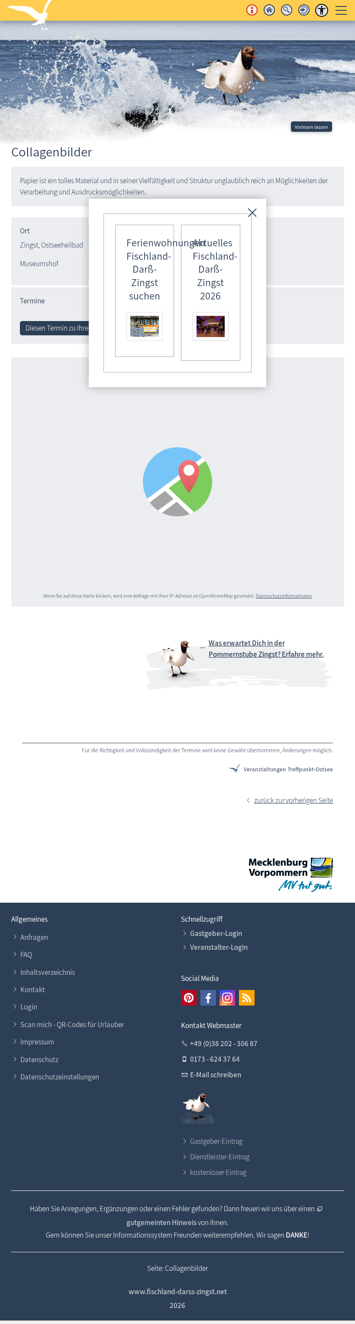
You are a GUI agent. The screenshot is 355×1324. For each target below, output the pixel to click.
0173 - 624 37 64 (215, 1059)
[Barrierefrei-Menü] (321, 10)
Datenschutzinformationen (284, 595)
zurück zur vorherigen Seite (293, 800)
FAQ (26, 954)
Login (28, 1007)
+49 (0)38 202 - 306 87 (224, 1043)
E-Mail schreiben (215, 1074)
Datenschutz (39, 1059)
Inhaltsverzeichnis (47, 972)
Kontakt (32, 989)
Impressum (37, 1042)
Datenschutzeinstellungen (59, 1077)
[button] (189, 998)
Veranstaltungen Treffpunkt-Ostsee (288, 769)
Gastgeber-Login (216, 933)
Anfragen (34, 937)
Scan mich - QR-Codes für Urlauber (72, 1024)
